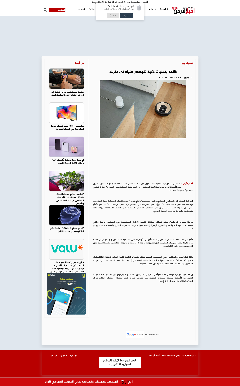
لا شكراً (113, 16)
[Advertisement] (120, 20)
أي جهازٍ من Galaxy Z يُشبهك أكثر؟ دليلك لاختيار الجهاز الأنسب (68, 161)
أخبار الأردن (151, 9)
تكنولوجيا (187, 63)
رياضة (91, 9)
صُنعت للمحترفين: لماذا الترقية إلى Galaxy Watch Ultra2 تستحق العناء (67, 93)
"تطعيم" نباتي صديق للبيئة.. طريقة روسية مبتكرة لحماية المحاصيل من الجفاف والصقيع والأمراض (70, 199)
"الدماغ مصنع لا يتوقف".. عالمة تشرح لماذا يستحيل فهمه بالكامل (66, 230)
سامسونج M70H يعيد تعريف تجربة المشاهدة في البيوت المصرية (67, 127)
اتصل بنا (63, 355)
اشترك (126, 16)
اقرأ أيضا (79, 63)
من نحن (54, 355)
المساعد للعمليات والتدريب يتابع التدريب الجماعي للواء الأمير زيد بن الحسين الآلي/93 (68, 382)
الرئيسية (164, 9)
